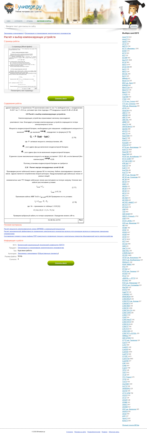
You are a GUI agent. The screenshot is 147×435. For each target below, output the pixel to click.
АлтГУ (125, 39)
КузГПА (125, 170)
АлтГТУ (125, 37)
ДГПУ (124, 108)
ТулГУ (124, 382)
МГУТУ (125, 205)
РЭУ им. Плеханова (129, 283)
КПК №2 (125, 163)
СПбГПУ (125, 308)
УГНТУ (124, 395)
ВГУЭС (125, 74)
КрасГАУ (125, 152)
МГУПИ (125, 200)
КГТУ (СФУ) (126, 159)
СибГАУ (125, 349)
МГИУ (124, 189)
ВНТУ (124, 71)
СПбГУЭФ (126, 331)
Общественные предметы (48, 253)
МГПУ (124, 182)
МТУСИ (125, 207)
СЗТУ (124, 345)
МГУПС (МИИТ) (128, 202)
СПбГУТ (125, 326)
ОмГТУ (125, 248)
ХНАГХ (124, 404)
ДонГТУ (125, 124)
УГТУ (124, 398)
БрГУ (124, 69)
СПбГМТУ (126, 303)
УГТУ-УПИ (126, 393)
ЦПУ (124, 416)
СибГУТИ (125, 359)
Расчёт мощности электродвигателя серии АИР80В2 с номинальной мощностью (34, 229)
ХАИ (124, 209)
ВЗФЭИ (125, 85)
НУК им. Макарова (129, 223)
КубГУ (124, 168)
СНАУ (124, 365)
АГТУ (124, 44)
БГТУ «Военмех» (128, 48)
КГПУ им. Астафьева (130, 156)
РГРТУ (124, 290)
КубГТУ (125, 166)
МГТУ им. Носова (129, 175)
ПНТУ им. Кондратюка (131, 260)
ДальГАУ (125, 110)
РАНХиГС (125, 262)
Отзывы (30, 21)
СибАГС (125, 347)
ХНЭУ (124, 414)
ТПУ (124, 212)
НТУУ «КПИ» (127, 221)
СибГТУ (125, 354)
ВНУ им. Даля (127, 83)
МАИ (124, 184)
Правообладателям (93, 432)
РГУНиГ (125, 280)
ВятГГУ (125, 90)
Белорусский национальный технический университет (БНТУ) (41, 245)
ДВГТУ (124, 117)
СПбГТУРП (126, 313)
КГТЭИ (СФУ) (127, 161)
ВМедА (125, 78)
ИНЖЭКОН (126, 297)
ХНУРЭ (125, 411)
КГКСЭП (125, 145)
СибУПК (125, 361)
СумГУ (124, 368)
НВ (123, 225)
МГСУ (124, 193)
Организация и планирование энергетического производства (48, 33)
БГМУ (124, 51)
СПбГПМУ (126, 306)
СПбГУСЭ (126, 324)
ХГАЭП (124, 400)
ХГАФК (124, 402)
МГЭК (124, 179)
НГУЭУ (125, 244)
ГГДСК (124, 94)
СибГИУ (125, 352)
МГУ (124, 195)
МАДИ (124, 186)
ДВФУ (124, 122)
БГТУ (124, 53)
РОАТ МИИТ (127, 264)
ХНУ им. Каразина (129, 409)
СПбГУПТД (126, 322)
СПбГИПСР (126, 299)
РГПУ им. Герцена (129, 271)
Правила (104, 432)
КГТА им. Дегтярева (130, 147)
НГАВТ (124, 228)
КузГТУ (125, 172)
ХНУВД (125, 407)
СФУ (124, 363)
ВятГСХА (126, 87)
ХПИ (124, 218)
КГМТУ (125, 140)
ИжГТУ (125, 133)
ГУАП (124, 317)
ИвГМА (125, 129)
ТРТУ (124, 370)
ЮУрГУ (125, 421)
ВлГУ (124, 76)
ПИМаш (125, 336)
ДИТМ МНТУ (127, 127)
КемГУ (124, 138)
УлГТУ (124, 386)
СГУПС (125, 356)
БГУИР (124, 58)
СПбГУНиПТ (127, 319)
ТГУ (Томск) (127, 377)
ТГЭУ (124, 375)
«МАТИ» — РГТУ (128, 278)
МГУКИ (125, 198)
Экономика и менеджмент (14, 33)
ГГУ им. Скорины (128, 104)
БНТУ (124, 64)
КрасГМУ (125, 154)
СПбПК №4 (126, 253)
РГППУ (125, 274)
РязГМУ (125, 287)
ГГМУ (124, 99)
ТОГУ (124, 372)
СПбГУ (124, 315)
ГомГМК (125, 97)
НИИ (124, 246)
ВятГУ (124, 92)
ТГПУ (124, 379)
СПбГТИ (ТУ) (127, 310)
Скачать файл (61, 98)
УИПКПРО (126, 388)
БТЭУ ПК (125, 67)
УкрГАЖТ (125, 384)
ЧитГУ (125, 418)
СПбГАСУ (125, 294)
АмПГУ (125, 42)
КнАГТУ (125, 149)
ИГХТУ (124, 131)
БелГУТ (125, 60)
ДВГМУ (125, 115)
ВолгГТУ (125, 81)
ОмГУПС (125, 251)
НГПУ (124, 237)
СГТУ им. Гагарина (129, 340)
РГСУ (124, 276)
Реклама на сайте (80, 432)
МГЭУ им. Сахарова (130, 177)
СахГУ (124, 342)
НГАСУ (124, 232)
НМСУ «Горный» (128, 216)
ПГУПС (125, 255)
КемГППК (125, 136)
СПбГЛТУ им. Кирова (130, 301)
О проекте (18, 21)
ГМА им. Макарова (129, 106)
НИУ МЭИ (126, 214)
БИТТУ (125, 46)
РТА (123, 267)
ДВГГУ (124, 113)
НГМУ (124, 234)
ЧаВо (8, 21)
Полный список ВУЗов (130, 425)
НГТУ (124, 239)
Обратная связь (114, 432)
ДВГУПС (125, 120)
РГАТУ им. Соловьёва (130, 285)
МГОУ (124, 191)
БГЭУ (124, 62)
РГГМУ (125, 269)
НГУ (123, 241)
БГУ (123, 55)
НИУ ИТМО (126, 338)
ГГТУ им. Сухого (128, 101)
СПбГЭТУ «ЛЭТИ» (129, 333)
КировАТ (125, 143)
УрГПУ (124, 391)
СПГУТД (125, 329)
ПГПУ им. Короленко (130, 257)
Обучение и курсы (44, 21)
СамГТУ (125, 292)
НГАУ (124, 230)
